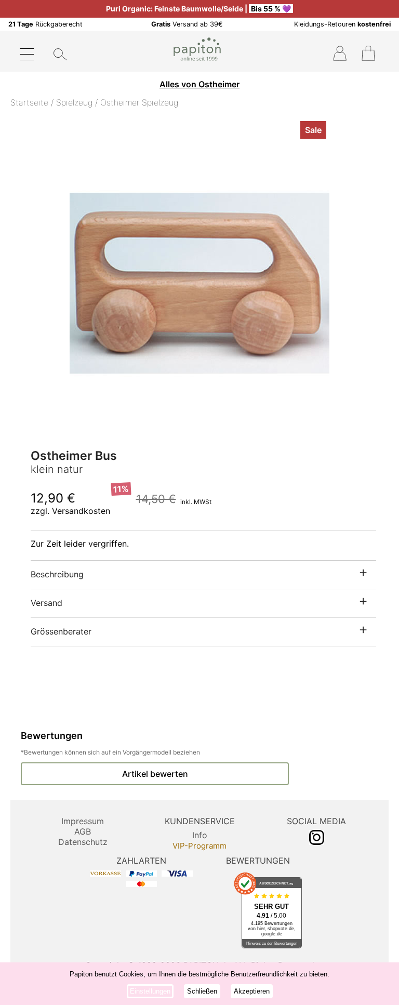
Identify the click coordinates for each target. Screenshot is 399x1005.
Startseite (29, 102)
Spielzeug (74, 102)
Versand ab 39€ (187, 24)
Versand (46, 603)
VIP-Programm (199, 846)
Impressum (82, 821)
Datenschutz (83, 842)
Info (199, 835)
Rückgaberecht (45, 24)
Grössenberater (61, 631)
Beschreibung (57, 574)
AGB (82, 831)
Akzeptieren (252, 991)
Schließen (202, 991)
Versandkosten (81, 511)
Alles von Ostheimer (199, 84)
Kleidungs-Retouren (342, 24)
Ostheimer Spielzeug (139, 102)
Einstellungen (150, 991)
